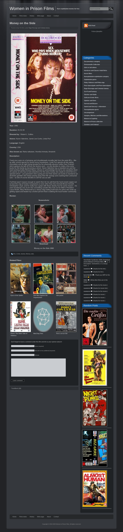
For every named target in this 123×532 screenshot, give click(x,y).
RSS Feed (91, 25)
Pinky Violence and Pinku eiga (94, 82)
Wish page (40, 16)
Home (14, 16)
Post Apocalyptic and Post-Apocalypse (97, 85)
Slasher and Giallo (90, 94)
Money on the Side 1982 (44, 248)
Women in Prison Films (32, 8)
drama (23, 254)
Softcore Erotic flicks (91, 97)
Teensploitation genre (91, 109)
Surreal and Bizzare (91, 103)
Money (28, 254)
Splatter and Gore (90, 100)
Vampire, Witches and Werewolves (96, 115)
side (32, 254)
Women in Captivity (90, 118)
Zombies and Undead (91, 124)
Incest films (88, 73)
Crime (18, 254)
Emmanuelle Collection (92, 64)
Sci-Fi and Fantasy (90, 91)
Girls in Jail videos (90, 67)
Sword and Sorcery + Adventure (95, 106)
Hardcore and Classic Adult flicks (95, 70)
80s (14, 254)
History (32, 16)
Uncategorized (89, 112)
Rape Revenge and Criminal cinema (39, 28)
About (49, 16)
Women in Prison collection (93, 121)
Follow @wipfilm (97, 31)
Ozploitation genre (90, 79)
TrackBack (16, 388)
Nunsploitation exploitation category (96, 76)
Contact (56, 16)
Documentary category (92, 61)
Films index (23, 16)
